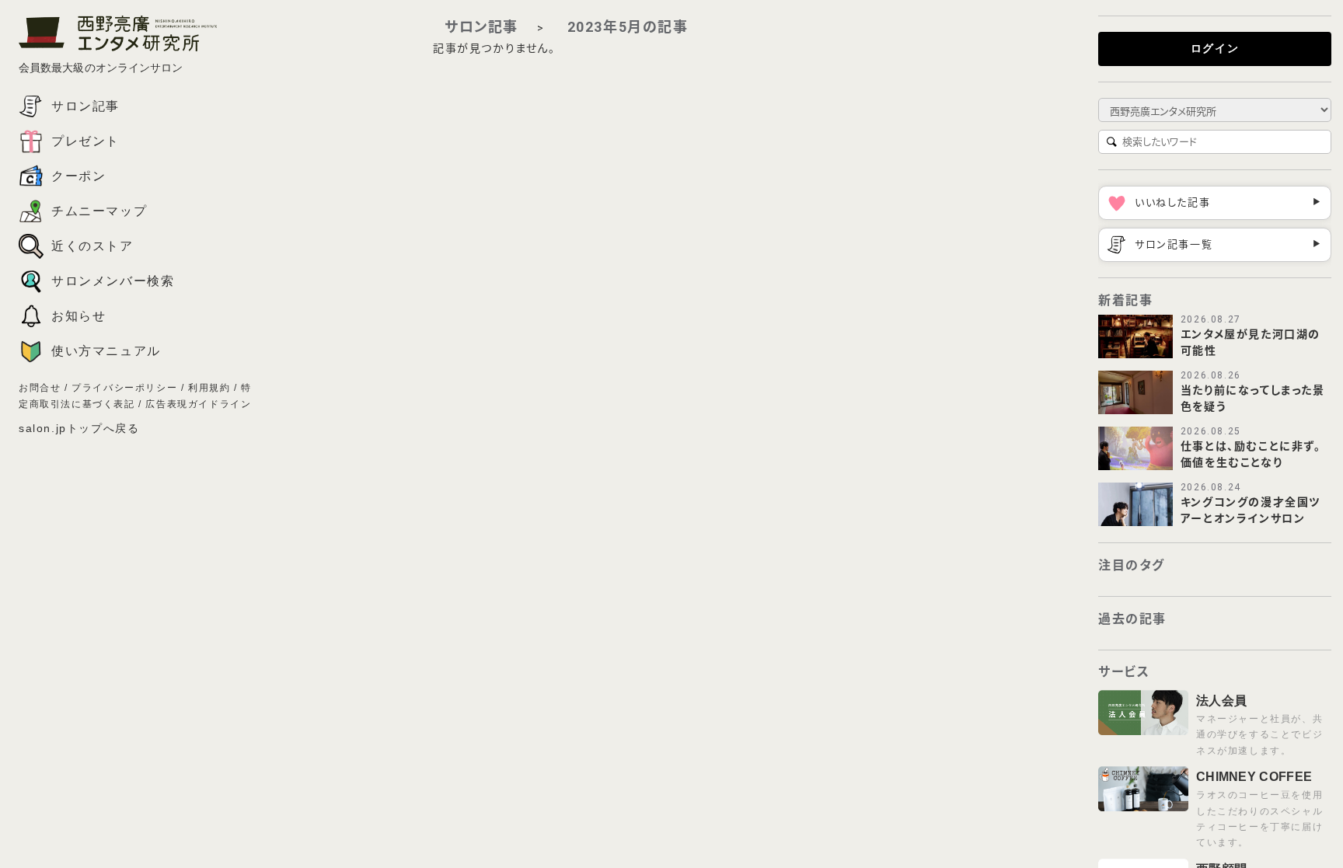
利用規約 (209, 387)
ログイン (1215, 48)
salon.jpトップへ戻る (79, 428)
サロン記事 (481, 27)
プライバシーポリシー (124, 387)
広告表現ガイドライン (198, 404)
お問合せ (40, 387)
